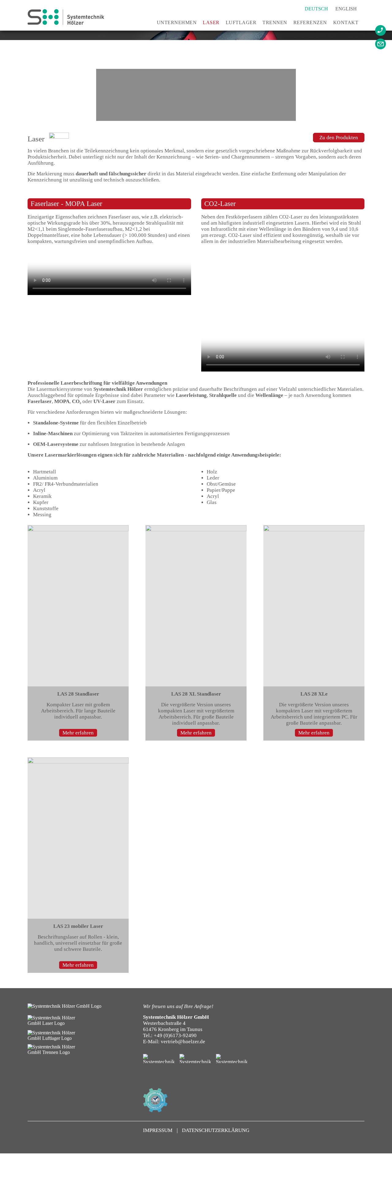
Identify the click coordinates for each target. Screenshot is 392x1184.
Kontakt (346, 22)
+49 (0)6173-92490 (175, 1035)
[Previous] (12, 76)
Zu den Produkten (338, 137)
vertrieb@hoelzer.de (183, 1041)
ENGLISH (346, 8)
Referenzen (310, 22)
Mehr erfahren (78, 733)
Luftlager (241, 22)
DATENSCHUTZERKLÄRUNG (215, 1130)
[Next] (384, 76)
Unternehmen (177, 22)
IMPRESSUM (158, 1130)
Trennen (274, 22)
